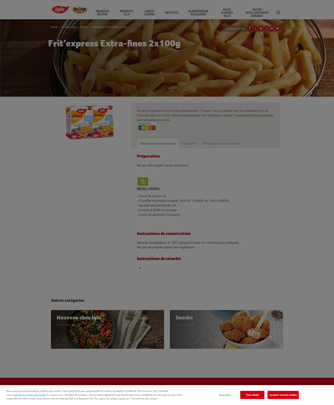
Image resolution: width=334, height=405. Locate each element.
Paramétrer (225, 394)
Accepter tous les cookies (283, 394)
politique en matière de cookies (29, 394)
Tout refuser (252, 394)
